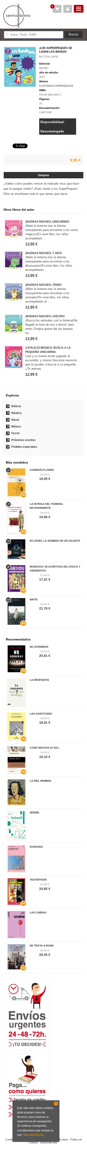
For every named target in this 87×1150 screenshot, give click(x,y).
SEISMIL (35, 812)
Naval (15, 419)
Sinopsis (43, 175)
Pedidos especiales (24, 446)
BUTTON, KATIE (48, 56)
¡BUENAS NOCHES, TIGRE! (43, 284)
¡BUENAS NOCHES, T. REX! (43, 253)
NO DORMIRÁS (39, 646)
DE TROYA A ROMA (42, 945)
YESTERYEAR (38, 879)
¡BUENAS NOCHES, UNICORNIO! (47, 221)
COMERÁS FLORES (42, 469)
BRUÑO (43, 68)
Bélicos (16, 406)
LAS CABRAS (38, 912)
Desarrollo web (48, 1142)
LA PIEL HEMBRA (40, 780)
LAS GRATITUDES (41, 713)
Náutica (16, 413)
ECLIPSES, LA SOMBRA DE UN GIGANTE (55, 540)
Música (16, 426)
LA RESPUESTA (39, 679)
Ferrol (15, 433)
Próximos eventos (23, 440)
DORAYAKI (36, 846)
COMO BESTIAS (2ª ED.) (44, 747)
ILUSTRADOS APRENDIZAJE (56, 85)
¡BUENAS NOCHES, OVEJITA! (45, 316)
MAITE (34, 599)
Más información (33, 1134)
